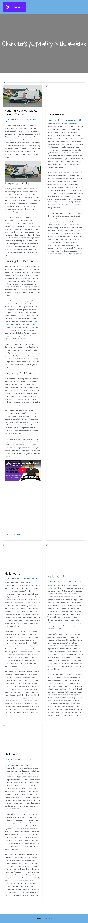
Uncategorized (31, 119)
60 (37, 578)
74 (80, 120)
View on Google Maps (13, 534)
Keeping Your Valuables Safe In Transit (21, 112)
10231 (8, 761)
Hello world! (55, 115)
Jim (7, 119)
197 (80, 581)
